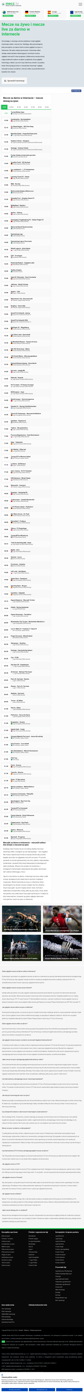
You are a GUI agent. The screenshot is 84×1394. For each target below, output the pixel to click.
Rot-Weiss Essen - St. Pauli (20, 514)
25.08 (19, 107)
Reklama (26, 1330)
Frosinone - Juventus (18, 564)
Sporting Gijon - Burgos (19, 586)
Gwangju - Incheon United (19, 148)
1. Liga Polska (16, 250)
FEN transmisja (6, 1317)
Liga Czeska (16, 286)
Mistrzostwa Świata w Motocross (22, 191)
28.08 (39, 107)
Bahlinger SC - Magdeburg (20, 327)
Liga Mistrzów (59, 1236)
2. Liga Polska (33, 1262)
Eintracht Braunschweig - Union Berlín (23, 363)
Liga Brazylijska (17, 709)
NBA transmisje (60, 1289)
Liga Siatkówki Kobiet (62, 1279)
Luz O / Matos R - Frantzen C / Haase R (24, 629)
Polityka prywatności (35, 1330)
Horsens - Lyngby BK (18, 370)
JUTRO (11, 107)
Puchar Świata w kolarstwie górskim (23, 155)
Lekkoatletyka (16, 228)
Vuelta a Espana (16, 270)
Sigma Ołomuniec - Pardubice (21, 614)
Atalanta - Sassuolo (17, 693)
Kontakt (21, 1330)
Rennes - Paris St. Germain (20, 686)
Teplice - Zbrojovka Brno (19, 428)
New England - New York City (20, 801)
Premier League (17, 300)
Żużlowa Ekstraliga (7, 1319)
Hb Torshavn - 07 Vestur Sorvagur (22, 385)
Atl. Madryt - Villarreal (18, 449)
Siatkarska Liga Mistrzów (63, 1281)
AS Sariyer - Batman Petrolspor (21, 672)
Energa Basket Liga (61, 1297)
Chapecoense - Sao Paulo (19, 822)
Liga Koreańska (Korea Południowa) (23, 142)
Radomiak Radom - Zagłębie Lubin (22, 263)
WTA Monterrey (17, 537)
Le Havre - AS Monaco (18, 464)
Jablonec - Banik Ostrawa (19, 284)
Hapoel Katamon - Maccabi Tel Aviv (23, 600)
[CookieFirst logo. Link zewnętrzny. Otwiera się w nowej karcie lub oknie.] (2, 1375)
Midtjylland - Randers (18, 205)
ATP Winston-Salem (18, 458)
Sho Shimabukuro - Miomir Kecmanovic (24, 751)
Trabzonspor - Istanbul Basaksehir (23, 499)
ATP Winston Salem (18, 738)
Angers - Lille (15, 291)
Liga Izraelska (16, 601)
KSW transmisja (6, 1311)
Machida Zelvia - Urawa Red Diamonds (24, 133)
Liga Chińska (16, 178)
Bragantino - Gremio (18, 722)
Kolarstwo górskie (18, 157)
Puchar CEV (58, 1287)
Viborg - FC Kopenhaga (19, 528)
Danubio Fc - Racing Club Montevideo (23, 406)
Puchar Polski (33, 1265)
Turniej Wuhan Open (17, 112)
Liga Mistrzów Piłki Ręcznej (63, 1271)
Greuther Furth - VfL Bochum (20, 162)
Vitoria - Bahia (15, 708)
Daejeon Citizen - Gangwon (20, 141)
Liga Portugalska (17, 415)
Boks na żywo (6, 1236)
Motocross (15, 192)
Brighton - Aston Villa (18, 306)
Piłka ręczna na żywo (8, 1252)
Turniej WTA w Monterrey (19, 535)
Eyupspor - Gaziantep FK (19, 492)
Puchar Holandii (60, 1262)
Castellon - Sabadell (18, 593)
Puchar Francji (59, 1252)
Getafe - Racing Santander (20, 607)
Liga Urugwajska (17, 408)
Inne (25, 157)
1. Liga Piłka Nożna (18, 135)
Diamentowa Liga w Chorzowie (21, 241)
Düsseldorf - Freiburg (18, 521)
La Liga (14, 451)
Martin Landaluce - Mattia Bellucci (22, 787)
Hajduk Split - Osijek (18, 729)
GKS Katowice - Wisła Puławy (20, 478)
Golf (13, 759)
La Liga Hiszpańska (34, 1241)
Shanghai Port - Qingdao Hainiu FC (22, 198)
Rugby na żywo (6, 1254)
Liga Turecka (16, 494)
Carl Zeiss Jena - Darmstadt (20, 334)
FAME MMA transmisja (8, 1314)
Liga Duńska (16, 121)
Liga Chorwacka (17, 551)
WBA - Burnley (15, 184)
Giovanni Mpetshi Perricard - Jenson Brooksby (27, 736)
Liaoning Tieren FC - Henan (20, 177)
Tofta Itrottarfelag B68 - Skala (21, 543)
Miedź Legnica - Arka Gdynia (20, 248)
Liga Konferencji (60, 1241)
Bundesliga (32, 1244)
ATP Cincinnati (16, 810)
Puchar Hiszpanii (60, 1254)
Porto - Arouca (16, 765)
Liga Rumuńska (17, 279)
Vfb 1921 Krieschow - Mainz (20, 349)
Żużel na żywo (6, 1265)
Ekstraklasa (16, 264)
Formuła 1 (28, 314)
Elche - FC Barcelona (18, 779)
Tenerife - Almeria (17, 772)
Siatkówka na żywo (7, 1257)
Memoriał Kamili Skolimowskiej (21, 227)
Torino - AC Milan (17, 700)
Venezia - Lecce (16, 557)
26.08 (26, 107)
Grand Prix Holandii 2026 (19, 320)
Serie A (14, 558)
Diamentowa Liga (17, 234)
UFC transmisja (6, 1309)
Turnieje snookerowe (18, 114)
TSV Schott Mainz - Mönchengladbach (24, 356)
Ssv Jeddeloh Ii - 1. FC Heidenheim (22, 169)
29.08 (46, 107)
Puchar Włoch (59, 1260)
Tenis (26, 458)
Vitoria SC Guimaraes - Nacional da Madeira (26, 413)
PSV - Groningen (16, 255)
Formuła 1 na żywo (7, 1238)
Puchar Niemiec (17, 164)
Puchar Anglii (59, 1246)
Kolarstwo (15, 271)
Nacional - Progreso (18, 837)
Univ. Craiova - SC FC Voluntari (21, 471)
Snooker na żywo (7, 1260)
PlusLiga (58, 1276)
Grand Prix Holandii (18, 314)
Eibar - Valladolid (17, 442)
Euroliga (57, 1292)
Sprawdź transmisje (15, 81)
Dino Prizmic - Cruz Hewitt (20, 743)
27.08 (33, 107)
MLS (13, 802)
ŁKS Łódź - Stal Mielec (18, 571)
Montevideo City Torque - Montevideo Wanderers (28, 621)
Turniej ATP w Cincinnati (19, 808)
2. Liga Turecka (17, 401)
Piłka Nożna (24, 121)
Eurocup (57, 1295)
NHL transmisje (60, 1300)
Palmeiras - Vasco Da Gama (20, 715)
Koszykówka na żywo (8, 1244)
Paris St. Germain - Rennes (20, 679)
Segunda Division (17, 444)
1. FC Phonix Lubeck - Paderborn (22, 507)
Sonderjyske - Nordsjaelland (20, 119)
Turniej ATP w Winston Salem (21, 456)
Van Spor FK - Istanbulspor (20, 665)
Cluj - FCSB (14, 657)
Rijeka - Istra (15, 550)
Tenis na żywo (6, 1262)
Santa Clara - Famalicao (19, 578)
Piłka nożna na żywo (8, 1249)
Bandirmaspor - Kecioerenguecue (22, 399)
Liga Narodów (59, 1244)
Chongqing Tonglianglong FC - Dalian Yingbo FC (27, 220)
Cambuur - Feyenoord (18, 421)
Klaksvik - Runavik (17, 377)
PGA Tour (14, 758)
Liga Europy (58, 1238)
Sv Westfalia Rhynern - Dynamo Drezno (24, 342)
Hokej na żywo (6, 1241)
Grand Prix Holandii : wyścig (20, 313)
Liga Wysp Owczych (18, 379)
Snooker (28, 114)
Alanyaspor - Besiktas (18, 643)
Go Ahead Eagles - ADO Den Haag (22, 126)
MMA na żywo (6, 1246)
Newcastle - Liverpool (18, 485)
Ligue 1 (14, 293)
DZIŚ (4, 107)
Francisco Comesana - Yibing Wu (22, 794)
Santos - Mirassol (17, 830)
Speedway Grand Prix (8, 1322)
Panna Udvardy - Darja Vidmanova (22, 815)
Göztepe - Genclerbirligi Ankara (21, 650)
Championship (16, 185)
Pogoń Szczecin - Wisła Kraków (21, 636)
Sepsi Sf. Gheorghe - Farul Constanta (23, 277)
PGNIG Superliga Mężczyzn (63, 1273)
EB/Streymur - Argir (17, 392)
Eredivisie (15, 128)
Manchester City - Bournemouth (22, 299)
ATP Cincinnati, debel (18, 630)
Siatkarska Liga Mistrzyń (62, 1284)
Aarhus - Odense (16, 212)
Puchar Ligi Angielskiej (62, 1249)
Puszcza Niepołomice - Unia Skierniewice (25, 435)
